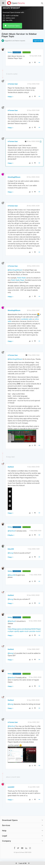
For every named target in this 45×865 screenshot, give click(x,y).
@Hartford (11, 531)
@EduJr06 (11, 575)
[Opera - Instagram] (30, 848)
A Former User (13, 84)
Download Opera (14, 26)
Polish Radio (21, 278)
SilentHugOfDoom (14, 177)
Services (6, 825)
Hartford (11, 467)
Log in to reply (38, 40)
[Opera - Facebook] (14, 848)
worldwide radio (26, 319)
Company (6, 841)
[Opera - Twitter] (18, 848)
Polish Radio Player (17, 280)
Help (4, 830)
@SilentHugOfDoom (15, 270)
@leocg (10, 553)
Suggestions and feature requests (14, 40)
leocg (10, 52)
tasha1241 (11, 787)
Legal (4, 836)
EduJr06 (11, 549)
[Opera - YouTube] (22, 848)
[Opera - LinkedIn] (26, 848)
